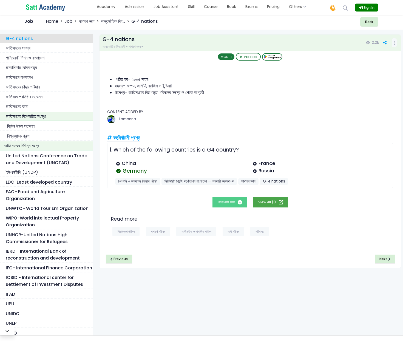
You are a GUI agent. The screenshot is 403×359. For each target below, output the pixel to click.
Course (211, 6)
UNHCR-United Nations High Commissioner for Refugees (37, 238)
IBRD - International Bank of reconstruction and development (43, 254)
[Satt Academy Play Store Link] (272, 57)
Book (231, 6)
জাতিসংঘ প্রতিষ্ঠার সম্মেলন (24, 97)
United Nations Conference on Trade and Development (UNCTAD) (46, 159)
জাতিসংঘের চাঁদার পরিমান (23, 87)
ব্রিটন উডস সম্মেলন (21, 126)
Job (68, 21)
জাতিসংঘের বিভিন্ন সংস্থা (22, 146)
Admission (134, 6)
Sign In (368, 7)
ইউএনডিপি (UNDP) (22, 172)
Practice (250, 57)
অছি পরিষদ (233, 231)
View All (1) (267, 202)
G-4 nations (19, 38)
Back (369, 21)
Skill (191, 6)
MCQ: (226, 57)
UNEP (11, 323)
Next (383, 259)
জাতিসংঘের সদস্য (18, 48)
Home (52, 21)
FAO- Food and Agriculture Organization (35, 195)
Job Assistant (166, 6)
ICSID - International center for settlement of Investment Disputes (44, 280)
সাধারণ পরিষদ (158, 231)
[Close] (7, 331)
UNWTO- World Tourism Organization (47, 208)
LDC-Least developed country (39, 182)
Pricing (273, 6)
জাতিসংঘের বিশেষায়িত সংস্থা (26, 116)
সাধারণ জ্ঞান (87, 21)
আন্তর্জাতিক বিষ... (113, 21)
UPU (10, 304)
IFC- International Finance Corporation (49, 268)
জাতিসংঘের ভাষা (17, 106)
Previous (120, 259)
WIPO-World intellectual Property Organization (42, 221)
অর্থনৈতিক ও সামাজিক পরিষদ (196, 231)
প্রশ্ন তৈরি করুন (226, 202)
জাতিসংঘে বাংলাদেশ (19, 77)
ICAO (11, 333)
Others (296, 6)
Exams (251, 6)
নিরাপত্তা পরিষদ (126, 231)
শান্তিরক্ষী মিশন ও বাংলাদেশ (25, 58)
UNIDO (12, 313)
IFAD (10, 294)
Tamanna (127, 119)
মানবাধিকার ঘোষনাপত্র (21, 67)
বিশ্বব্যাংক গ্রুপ (18, 136)
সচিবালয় (260, 231)
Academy (106, 6)
